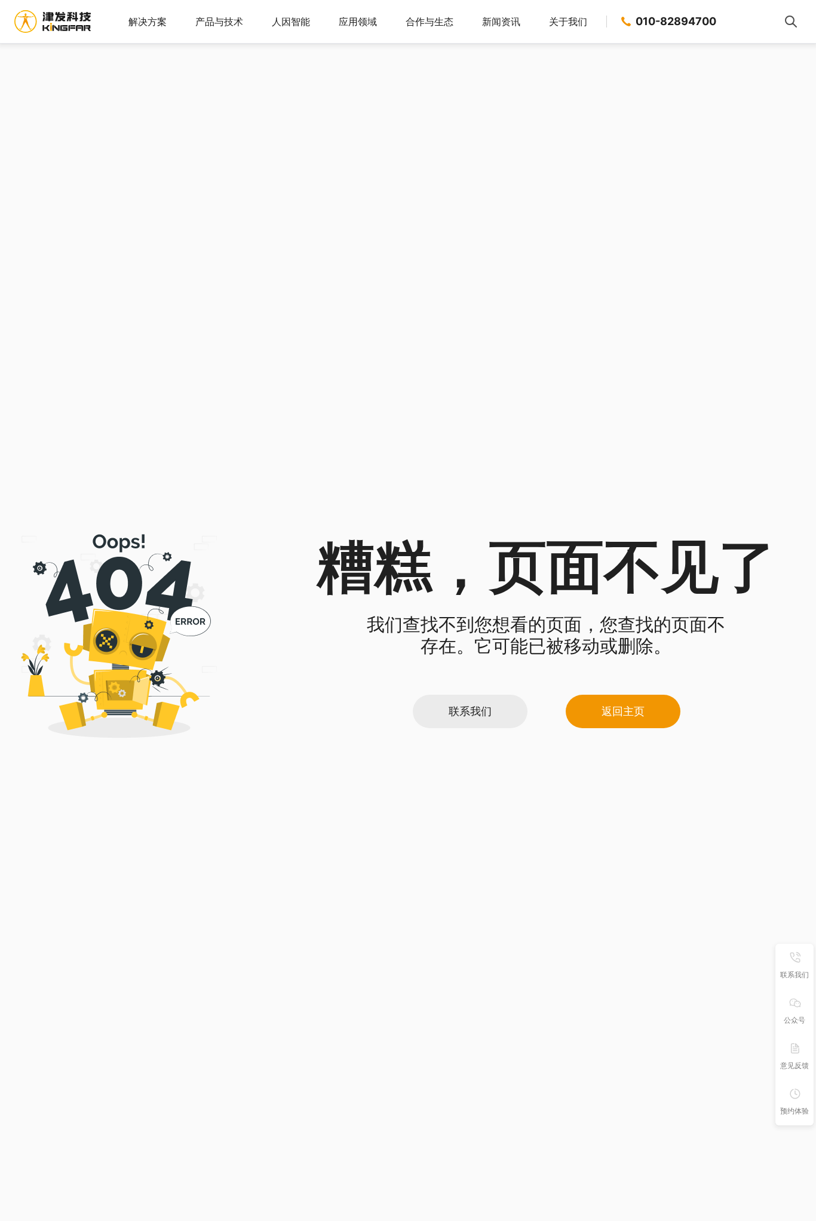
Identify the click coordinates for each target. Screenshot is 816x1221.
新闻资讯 (501, 21)
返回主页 (623, 711)
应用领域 (358, 21)
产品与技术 (219, 21)
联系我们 (470, 711)
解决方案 (147, 21)
